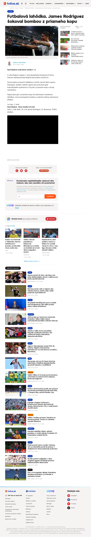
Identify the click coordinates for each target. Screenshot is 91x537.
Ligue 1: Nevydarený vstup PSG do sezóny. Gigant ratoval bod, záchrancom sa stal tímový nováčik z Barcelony (42, 349)
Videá (87, 3)
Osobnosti (29, 503)
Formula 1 (31, 428)
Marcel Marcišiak (19, 62)
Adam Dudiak (46, 252)
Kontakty (7, 498)
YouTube (73, 504)
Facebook (74, 499)
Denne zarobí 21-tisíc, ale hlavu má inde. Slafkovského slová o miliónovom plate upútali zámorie (43, 277)
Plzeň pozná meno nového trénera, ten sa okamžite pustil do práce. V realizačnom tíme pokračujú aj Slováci (42, 447)
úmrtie (30, 469)
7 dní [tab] (77, 28)
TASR (6, 250)
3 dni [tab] (81, 26)
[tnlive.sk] (11, 3)
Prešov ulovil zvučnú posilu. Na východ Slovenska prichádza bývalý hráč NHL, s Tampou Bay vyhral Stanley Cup (43, 390)
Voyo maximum (51, 495)
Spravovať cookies (10, 519)
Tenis (29, 358)
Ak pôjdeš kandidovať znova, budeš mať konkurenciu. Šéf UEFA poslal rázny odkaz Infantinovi (42, 304)
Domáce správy (10, 501)
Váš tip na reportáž (15, 495)
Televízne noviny (51, 498)
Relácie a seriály (31, 501)
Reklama (28, 509)
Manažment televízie (32, 514)
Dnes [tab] (77, 26)
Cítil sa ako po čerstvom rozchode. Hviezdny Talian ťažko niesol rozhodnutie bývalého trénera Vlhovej (42, 319)
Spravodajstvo (51, 501)
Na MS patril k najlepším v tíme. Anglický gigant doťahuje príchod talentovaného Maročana (41, 460)
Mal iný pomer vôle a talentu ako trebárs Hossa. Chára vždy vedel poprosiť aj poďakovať (40, 291)
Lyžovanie (30, 314)
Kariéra (28, 511)
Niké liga (30, 372)
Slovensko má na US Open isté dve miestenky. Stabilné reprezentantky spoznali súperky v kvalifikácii (41, 363)
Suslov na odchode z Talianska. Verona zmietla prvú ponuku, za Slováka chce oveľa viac (12, 244)
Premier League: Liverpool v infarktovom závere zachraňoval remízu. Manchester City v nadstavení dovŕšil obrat (42, 405)
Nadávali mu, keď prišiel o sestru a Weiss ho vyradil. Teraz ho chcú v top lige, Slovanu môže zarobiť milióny (50, 245)
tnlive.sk (12, 8)
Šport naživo (50, 506)
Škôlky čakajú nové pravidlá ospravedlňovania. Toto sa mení (77, 54)
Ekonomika (70, 3)
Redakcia (8, 516)
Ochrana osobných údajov (13, 513)
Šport (79, 3)
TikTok (73, 508)
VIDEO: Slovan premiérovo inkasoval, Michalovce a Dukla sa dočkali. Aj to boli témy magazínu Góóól (31, 246)
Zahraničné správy (10, 504)
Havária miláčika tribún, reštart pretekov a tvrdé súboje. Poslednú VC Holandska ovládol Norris (42, 433)
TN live (31, 3)
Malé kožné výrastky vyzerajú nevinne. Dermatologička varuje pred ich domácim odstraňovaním (77, 47)
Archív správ (8, 506)
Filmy (48, 514)
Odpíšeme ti (29, 520)
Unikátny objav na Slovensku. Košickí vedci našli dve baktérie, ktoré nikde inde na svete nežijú (77, 62)
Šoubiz (28, 498)
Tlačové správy (30, 506)
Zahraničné (58, 3)
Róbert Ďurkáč (32, 381)
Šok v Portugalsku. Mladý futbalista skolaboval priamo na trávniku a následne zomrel (42, 474)
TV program (29, 495)
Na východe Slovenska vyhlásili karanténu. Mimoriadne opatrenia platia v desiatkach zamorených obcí (78, 40)
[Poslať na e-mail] (21, 170)
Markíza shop (30, 522)
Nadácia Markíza (31, 517)
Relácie (49, 509)
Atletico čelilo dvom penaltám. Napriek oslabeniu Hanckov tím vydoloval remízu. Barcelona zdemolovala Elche (40, 333)
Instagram (74, 495)
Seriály (48, 511)
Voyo (17, 208)
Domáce (48, 3)
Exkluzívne (40, 3)
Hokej (29, 272)
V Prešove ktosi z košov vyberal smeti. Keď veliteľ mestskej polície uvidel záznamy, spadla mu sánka (78, 33)
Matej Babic (31, 323)
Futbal (21, 8)
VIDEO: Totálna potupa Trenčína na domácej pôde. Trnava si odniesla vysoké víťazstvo (42, 419)
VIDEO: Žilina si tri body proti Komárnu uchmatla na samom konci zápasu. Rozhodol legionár (42, 377)
